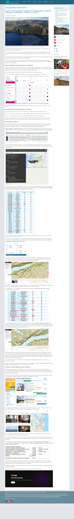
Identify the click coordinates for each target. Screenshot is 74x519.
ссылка (37, 438)
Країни (39, 1)
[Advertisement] (32, 511)
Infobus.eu (7, 115)
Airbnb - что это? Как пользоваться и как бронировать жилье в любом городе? (61, 10)
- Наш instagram (59, 42)
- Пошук (57, 45)
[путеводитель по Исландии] (61, 34)
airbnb (19, 407)
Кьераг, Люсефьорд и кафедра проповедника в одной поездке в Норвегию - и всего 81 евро (28, 11)
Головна (24, 1)
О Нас (52, 1)
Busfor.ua (6, 113)
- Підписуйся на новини (60, 36)
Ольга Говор (56, 54)
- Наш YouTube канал (60, 39)
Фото (34, 1)
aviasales (46, 117)
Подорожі (46, 1)
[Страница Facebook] (6, 501)
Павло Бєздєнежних (58, 70)
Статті (29, 1)
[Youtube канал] (9, 501)
